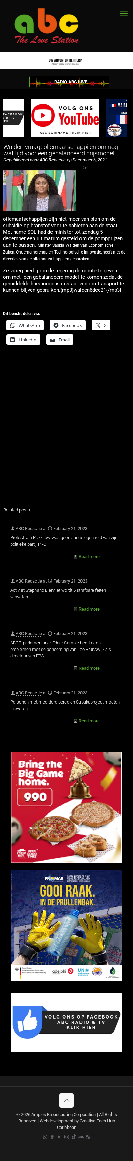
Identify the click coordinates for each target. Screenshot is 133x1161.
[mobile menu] (124, 13)
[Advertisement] (66, 430)
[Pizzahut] (66, 861)
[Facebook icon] (52, 1137)
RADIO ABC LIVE (70, 81)
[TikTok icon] (73, 1137)
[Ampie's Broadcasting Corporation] (53, 25)
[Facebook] (66, 1050)
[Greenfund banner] (66, 979)
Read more (89, 556)
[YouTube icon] (59, 1137)
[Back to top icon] (66, 1100)
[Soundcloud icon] (81, 1137)
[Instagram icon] (66, 1137)
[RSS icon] (88, 1137)
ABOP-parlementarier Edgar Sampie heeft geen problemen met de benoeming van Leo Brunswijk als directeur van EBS (60, 649)
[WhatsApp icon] (45, 1137)
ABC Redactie (29, 528)
